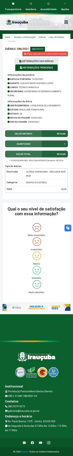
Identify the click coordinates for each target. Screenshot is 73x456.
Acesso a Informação (25, 37)
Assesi (24, 451)
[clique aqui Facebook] (32, 443)
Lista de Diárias (56, 37)
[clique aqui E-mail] (24, 443)
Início (8, 37)
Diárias (42, 37)
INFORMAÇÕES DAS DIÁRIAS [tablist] (37, 61)
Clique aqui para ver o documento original (46, 54)
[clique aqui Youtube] (41, 443)
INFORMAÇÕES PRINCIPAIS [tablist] (37, 67)
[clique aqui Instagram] (49, 443)
